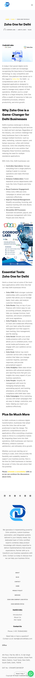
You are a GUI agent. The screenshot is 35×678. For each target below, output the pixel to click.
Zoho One (15, 79)
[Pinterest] (20, 496)
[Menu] (32, 5)
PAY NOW (17, 620)
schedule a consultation (17, 472)
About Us (17, 617)
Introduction (17, 615)
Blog (29, 29)
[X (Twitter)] (30, 496)
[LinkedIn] (5, 496)
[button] (31, 674)
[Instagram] (15, 496)
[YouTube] (25, 496)
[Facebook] (10, 496)
